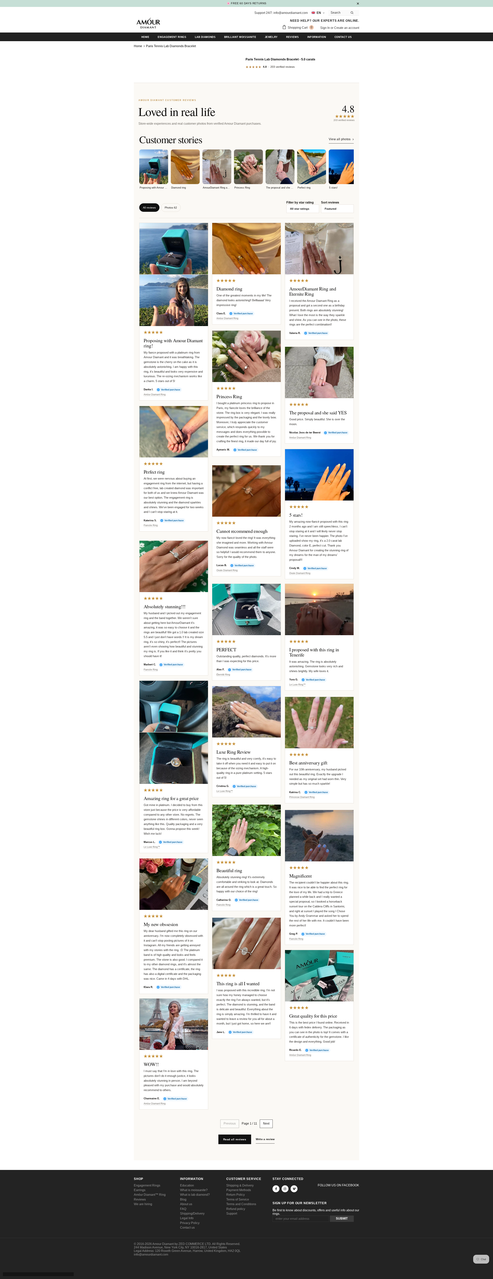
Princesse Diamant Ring (302, 797)
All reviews (149, 207)
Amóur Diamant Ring (155, 394)
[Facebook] (275, 1188)
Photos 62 (171, 207)
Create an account (346, 27)
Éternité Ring (223, 674)
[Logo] (148, 24)
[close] (358, 3)
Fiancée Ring (151, 525)
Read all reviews (234, 1139)
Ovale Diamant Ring (299, 573)
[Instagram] (285, 1188)
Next (266, 1123)
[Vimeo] (294, 1188)
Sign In (325, 27)
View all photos (340, 139)
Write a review (265, 1139)
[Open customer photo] (173, 248)
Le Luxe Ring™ (297, 684)
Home (138, 46)
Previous (230, 1123)
